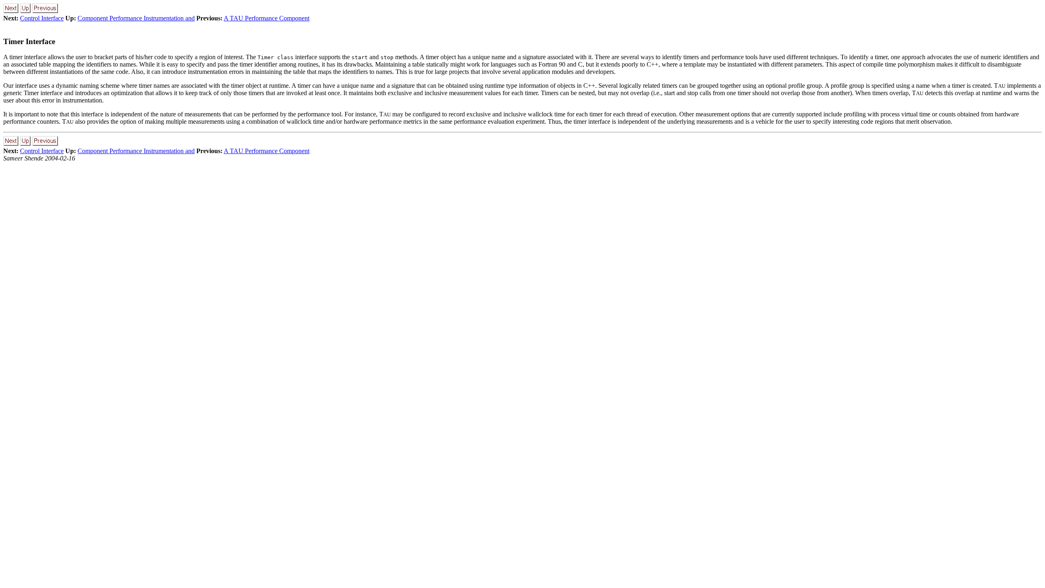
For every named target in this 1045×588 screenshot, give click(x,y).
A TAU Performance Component (266, 18)
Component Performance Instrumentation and (136, 18)
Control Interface (42, 18)
